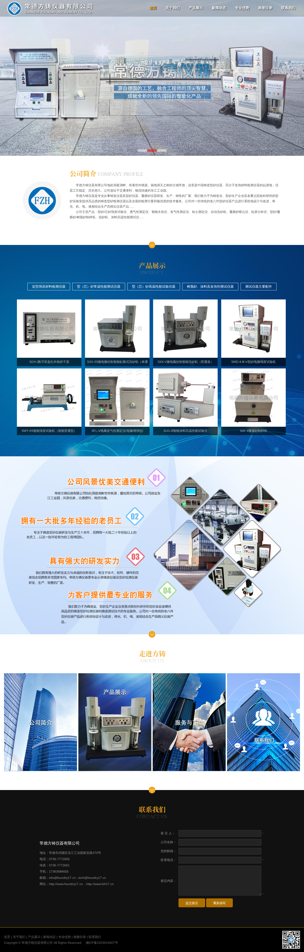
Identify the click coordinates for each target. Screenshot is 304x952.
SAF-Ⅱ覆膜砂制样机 (253, 431)
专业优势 (242, 8)
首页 (153, 8)
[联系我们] (263, 722)
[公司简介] (40, 722)
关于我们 (173, 8)
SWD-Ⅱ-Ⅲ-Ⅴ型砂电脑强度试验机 (253, 362)
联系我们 (288, 8)
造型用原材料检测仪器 (48, 286)
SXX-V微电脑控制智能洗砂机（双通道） (185, 362)
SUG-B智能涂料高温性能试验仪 (185, 431)
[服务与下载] (189, 722)
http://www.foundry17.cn (66, 884)
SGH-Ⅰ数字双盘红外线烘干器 (49, 362)
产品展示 (196, 8)
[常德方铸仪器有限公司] (49, 16)
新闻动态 (219, 8)
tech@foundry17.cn (92, 877)
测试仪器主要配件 (258, 286)
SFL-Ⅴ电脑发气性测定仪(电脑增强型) (117, 431)
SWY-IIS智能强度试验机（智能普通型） (49, 431)
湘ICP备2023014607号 (102, 942)
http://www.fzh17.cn (100, 884)
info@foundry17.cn (62, 877)
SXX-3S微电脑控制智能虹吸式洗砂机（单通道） (117, 363)
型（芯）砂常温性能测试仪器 (98, 286)
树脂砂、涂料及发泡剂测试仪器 (210, 286)
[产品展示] (114, 722)
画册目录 (265, 8)
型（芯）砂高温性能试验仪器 (153, 286)
